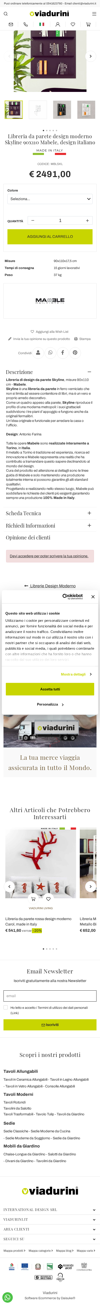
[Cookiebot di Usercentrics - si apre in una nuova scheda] (63, 597)
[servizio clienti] (25, 24)
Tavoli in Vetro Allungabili (24, 1086)
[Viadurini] (49, 13)
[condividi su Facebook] (63, 353)
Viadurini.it (15, 1219)
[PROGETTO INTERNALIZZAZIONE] (31, 1266)
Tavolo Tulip (45, 1114)
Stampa (85, 339)
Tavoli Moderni (18, 1094)
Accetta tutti (50, 689)
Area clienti (16, 1229)
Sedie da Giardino (66, 1138)
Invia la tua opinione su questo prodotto (41, 339)
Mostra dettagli (73, 674)
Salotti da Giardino (62, 1154)
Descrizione (19, 371)
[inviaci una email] (10, 24)
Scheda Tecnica (23, 513)
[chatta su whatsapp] (7, 1297)
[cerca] (5, 13)
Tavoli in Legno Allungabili (69, 1079)
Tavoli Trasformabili (18, 1114)
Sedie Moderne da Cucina (50, 1131)
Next (90, 56)
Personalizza (47, 704)
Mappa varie (85, 1250)
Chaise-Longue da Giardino (24, 1154)
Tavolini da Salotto (17, 1108)
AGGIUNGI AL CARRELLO (50, 237)
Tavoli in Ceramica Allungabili (25, 1079)
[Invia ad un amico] (38, 353)
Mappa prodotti (13, 1250)
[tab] (50, 372)
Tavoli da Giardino (70, 1114)
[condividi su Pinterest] (75, 353)
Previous (9, 56)
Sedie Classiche (15, 1131)
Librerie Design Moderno (52, 586)
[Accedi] (57, 24)
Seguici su (13, 1239)
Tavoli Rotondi (14, 1102)
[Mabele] (50, 300)
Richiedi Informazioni (30, 525)
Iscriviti (52, 1025)
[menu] (94, 13)
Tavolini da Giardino (51, 1161)
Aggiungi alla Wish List (51, 331)
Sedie (9, 1123)
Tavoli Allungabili (20, 1071)
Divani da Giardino (19, 1161)
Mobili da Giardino (21, 1146)
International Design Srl (30, 1209)
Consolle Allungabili (60, 1086)
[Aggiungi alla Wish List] (48, 898)
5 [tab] (60, 952)
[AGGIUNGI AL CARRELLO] (33, 898)
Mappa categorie (40, 1250)
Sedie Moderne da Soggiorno (27, 1138)
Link (15, 1013)
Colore (12, 190)
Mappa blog (64, 1250)
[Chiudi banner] (93, 596)
